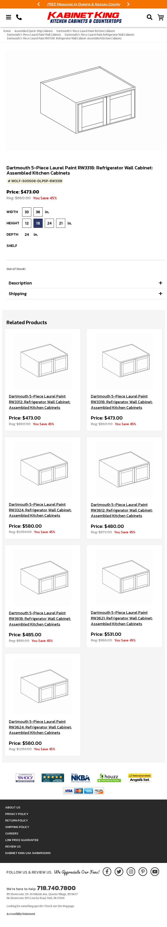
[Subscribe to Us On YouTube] (155, 871)
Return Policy (16, 820)
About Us (12, 807)
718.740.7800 (56, 887)
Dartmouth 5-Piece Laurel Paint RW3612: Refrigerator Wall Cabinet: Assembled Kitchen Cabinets (122, 510)
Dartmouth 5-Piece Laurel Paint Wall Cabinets (34, 34)
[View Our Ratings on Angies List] (140, 778)
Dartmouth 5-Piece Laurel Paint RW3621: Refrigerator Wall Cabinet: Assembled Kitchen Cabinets (122, 618)
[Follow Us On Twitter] (119, 871)
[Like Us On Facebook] (107, 871)
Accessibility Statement (21, 913)
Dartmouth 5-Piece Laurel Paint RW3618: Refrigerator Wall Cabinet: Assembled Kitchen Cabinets (40, 618)
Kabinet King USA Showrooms (28, 853)
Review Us (13, 846)
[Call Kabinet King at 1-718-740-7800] (19, 17)
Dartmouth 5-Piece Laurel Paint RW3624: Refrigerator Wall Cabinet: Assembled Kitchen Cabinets (40, 727)
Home (7, 31)
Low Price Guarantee (21, 840)
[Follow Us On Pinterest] (143, 871)
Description (20, 283)
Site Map (62, 906)
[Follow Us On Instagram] (131, 871)
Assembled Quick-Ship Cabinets (33, 31)
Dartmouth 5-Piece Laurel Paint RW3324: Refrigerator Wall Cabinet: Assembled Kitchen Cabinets (40, 510)
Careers (11, 833)
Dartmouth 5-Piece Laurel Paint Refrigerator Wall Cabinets (99, 34)
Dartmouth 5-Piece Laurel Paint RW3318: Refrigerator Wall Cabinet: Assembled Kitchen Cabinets (122, 401)
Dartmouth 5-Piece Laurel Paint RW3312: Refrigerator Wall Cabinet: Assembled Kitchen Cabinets (39, 401)
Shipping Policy (17, 827)
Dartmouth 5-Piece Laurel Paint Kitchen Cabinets (85, 31)
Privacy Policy (16, 814)
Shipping (18, 293)
